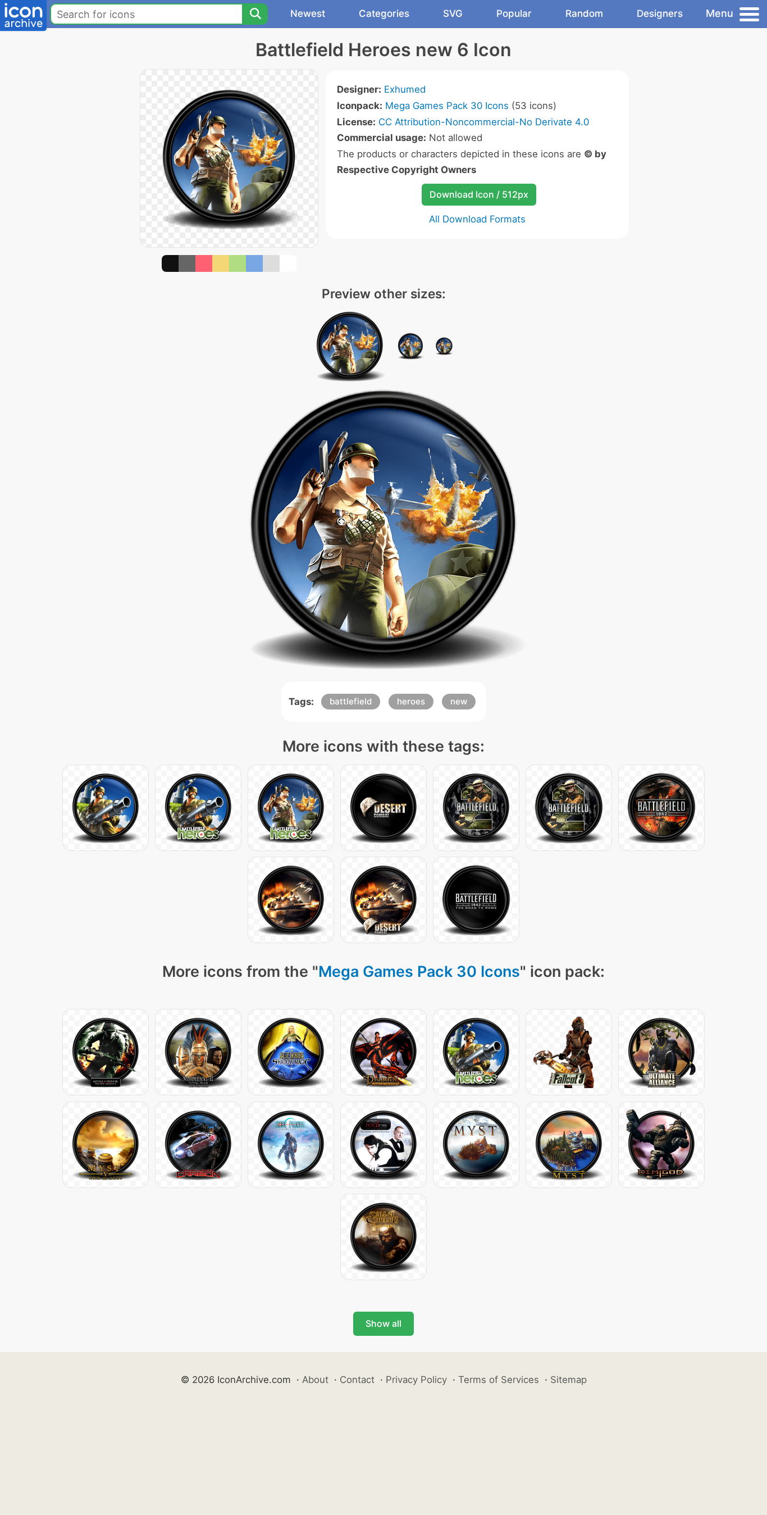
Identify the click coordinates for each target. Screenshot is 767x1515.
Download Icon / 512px (479, 194)
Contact (357, 1379)
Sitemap (568, 1379)
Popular (514, 13)
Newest (307, 13)
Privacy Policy (416, 1379)
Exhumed (405, 89)
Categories (384, 13)
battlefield (351, 701)
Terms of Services (498, 1379)
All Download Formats (477, 219)
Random (584, 13)
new (458, 701)
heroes (411, 701)
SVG (453, 13)
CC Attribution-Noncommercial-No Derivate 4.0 (483, 122)
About (315, 1379)
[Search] (255, 14)
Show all (383, 1323)
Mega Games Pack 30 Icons (447, 105)
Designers (660, 13)
